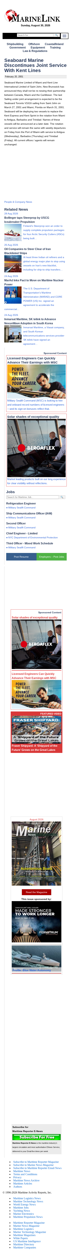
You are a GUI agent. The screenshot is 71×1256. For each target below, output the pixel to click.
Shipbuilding (15, 44)
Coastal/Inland (54, 44)
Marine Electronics (23, 1213)
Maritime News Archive (26, 1180)
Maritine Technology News (28, 1201)
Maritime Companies (24, 1247)
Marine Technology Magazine (29, 1232)
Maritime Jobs (21, 1207)
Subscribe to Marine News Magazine (33, 1164)
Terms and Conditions (25, 1174)
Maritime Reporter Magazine (29, 1222)
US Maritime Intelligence (27, 1241)
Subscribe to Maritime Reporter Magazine (36, 1161)
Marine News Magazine (26, 1225)
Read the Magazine (36, 892)
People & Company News (18, 201)
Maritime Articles (22, 1183)
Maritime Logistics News (27, 1198)
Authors (17, 1186)
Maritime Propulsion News (28, 1216)
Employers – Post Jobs (51, 556)
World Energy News (24, 1204)
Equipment (38, 47)
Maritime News (21, 1171)
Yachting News (21, 1210)
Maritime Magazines (24, 1235)
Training (55, 47)
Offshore (34, 44)
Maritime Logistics (23, 1228)
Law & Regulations (35, 51)
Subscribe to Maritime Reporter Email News (37, 1168)
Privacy (17, 1177)
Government (17, 47)
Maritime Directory (23, 1244)
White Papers (20, 1238)
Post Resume (21, 556)
